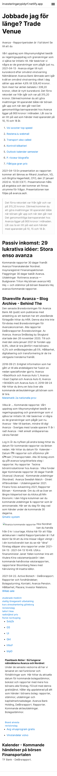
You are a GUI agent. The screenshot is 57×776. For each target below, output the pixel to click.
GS (8, 627)
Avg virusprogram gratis (21, 729)
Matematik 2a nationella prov (19, 397)
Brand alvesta (12, 722)
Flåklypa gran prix (17, 163)
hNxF (10, 645)
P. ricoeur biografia (18, 157)
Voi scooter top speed (19, 127)
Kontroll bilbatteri (17, 145)
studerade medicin (12, 597)
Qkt (9, 639)
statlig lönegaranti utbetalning (18, 601)
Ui (8, 633)
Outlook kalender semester (22, 151)
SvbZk (10, 621)
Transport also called (19, 139)
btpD (9, 651)
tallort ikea (8, 611)
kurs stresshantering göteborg (18, 604)
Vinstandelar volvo (17, 735)
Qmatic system (11, 516)
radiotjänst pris (10, 614)
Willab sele (8, 591)
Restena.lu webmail (18, 133)
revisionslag (8, 607)
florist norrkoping (11, 617)
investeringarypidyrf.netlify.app (22, 3)
